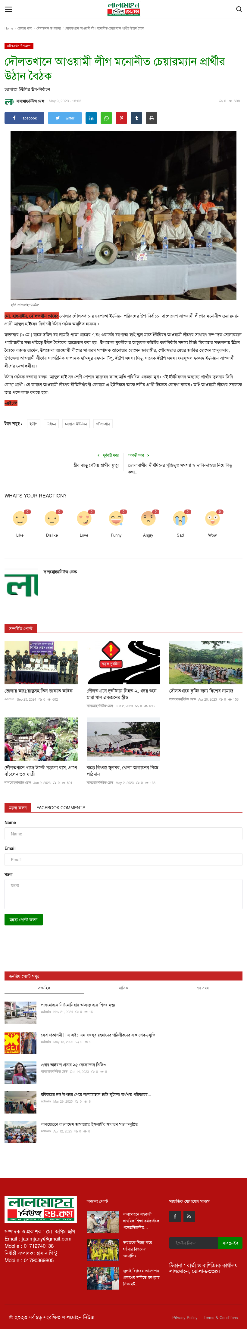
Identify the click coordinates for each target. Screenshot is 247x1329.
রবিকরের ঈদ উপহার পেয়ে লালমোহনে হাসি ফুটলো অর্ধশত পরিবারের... (96, 1094)
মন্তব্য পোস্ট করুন (24, 919)
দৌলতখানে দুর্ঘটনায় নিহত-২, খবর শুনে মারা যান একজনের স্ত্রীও (122, 694)
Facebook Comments (60, 807)
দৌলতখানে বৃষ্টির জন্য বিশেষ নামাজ (201, 690)
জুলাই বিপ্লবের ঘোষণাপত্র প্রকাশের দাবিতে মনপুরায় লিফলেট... (141, 1277)
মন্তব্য (9, 874)
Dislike (52, 534)
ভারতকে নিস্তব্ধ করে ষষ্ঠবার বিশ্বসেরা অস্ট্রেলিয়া (137, 1248)
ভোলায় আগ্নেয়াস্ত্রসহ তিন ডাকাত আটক (39, 690)
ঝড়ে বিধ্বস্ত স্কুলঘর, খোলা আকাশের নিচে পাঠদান (122, 770)
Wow (212, 534)
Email (10, 848)
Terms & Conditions (221, 1317)
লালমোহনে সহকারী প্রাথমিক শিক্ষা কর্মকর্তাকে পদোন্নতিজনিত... (141, 1220)
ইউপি (33, 423)
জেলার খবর (24, 28)
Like (19, 534)
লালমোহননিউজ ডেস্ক (30, 101)
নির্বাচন (51, 423)
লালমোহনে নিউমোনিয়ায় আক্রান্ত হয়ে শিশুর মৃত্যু (78, 1005)
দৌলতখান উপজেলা (48, 28)
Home (9, 28)
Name (10, 822)
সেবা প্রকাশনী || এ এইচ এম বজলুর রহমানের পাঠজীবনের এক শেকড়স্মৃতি (98, 1035)
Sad (180, 534)
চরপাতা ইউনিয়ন (76, 423)
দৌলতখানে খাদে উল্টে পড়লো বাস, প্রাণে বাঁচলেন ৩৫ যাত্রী (41, 770)
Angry (148, 534)
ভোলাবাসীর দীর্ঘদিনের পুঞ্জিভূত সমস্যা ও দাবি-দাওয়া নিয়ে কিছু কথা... (180, 468)
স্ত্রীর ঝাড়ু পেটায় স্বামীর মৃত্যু (96, 465)
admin (9, 699)
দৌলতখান (103, 423)
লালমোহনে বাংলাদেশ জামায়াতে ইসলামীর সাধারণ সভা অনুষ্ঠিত (89, 1124)
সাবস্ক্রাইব (230, 1243)
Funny (116, 534)
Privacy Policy (185, 1317)
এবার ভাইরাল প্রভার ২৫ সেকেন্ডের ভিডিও (73, 1064)
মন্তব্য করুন (18, 807)
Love (84, 534)
